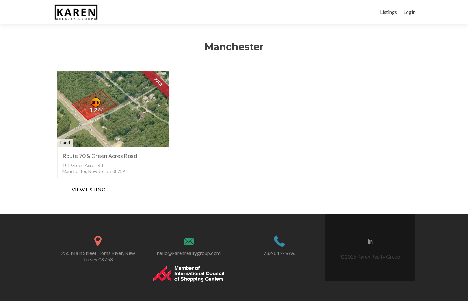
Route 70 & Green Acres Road (99, 155)
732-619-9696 (279, 253)
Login (409, 12)
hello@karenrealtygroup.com (189, 253)
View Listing (88, 189)
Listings (388, 12)
